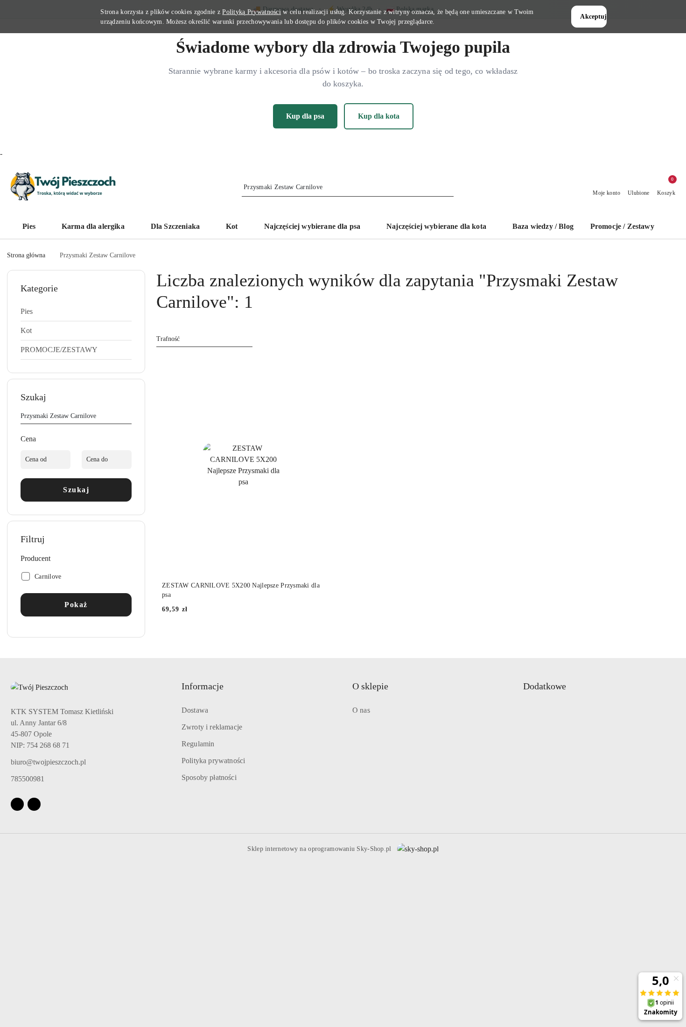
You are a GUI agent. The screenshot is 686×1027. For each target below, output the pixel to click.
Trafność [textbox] (168, 338)
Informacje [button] (203, 686)
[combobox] (204, 339)
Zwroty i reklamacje (212, 727)
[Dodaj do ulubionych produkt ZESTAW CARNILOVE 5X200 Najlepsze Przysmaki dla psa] (314, 367)
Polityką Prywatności (251, 11)
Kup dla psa (305, 116)
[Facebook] (17, 804)
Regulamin (198, 744)
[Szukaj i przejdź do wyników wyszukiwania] (448, 187)
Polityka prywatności (213, 761)
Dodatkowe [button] (544, 686)
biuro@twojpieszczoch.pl (48, 762)
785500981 (27, 779)
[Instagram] (34, 804)
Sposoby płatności (209, 777)
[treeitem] (76, 311)
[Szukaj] (128, 418)
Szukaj (76, 490)
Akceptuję (593, 16)
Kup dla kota (378, 116)
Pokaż (76, 605)
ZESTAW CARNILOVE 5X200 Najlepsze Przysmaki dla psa (241, 590)
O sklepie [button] (370, 686)
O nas (361, 710)
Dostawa (195, 710)
